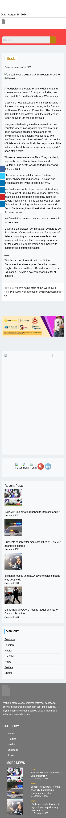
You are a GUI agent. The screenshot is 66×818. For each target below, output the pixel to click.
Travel (33, 801)
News (7, 661)
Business (9, 639)
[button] (33, 33)
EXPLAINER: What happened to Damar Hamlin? (32, 512)
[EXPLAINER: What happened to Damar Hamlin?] (13, 497)
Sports (8, 673)
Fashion (9, 645)
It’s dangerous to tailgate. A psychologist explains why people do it (32, 577)
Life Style (9, 656)
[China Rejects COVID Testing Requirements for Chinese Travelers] (13, 595)
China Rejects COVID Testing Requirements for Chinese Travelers (31, 611)
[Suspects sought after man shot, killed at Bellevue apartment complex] (13, 527)
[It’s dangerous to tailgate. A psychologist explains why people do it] (13, 561)
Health (11, 58)
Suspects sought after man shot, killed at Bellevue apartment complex (32, 544)
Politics (8, 667)
